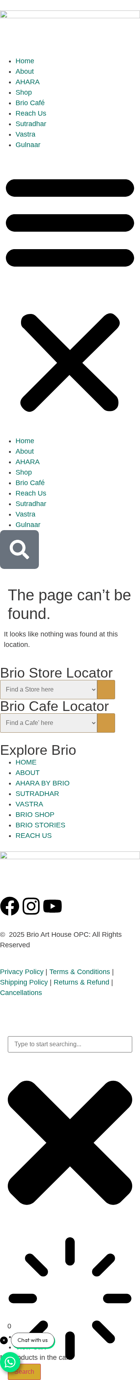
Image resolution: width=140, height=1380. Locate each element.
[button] (70, 293)
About (25, 71)
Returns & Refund (81, 982)
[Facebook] (9, 906)
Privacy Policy (22, 972)
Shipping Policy (24, 982)
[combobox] (70, 1044)
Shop (24, 92)
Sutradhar (31, 124)
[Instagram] (31, 906)
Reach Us (31, 113)
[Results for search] (70, 1300)
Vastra (25, 134)
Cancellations (21, 993)
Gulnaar (28, 145)
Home (25, 61)
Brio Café (30, 103)
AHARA (28, 82)
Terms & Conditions (79, 972)
